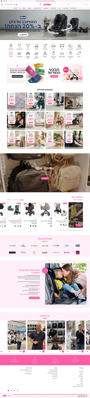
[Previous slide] (50, 38)
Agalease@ (45, 318)
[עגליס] (64, 73)
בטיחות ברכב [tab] (15, 199)
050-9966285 (53, 362)
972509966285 (27, 373)
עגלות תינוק (66, 219)
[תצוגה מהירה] (54, 204)
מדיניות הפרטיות (80, 396)
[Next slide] (39, 38)
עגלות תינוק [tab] (22, 199)
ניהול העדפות (9, 395)
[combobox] (78, 4)
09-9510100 (54, 361)
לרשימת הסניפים (75, 361)
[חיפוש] (68, 4)
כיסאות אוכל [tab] (9, 199)
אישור (4, 395)
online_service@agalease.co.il (14, 361)
